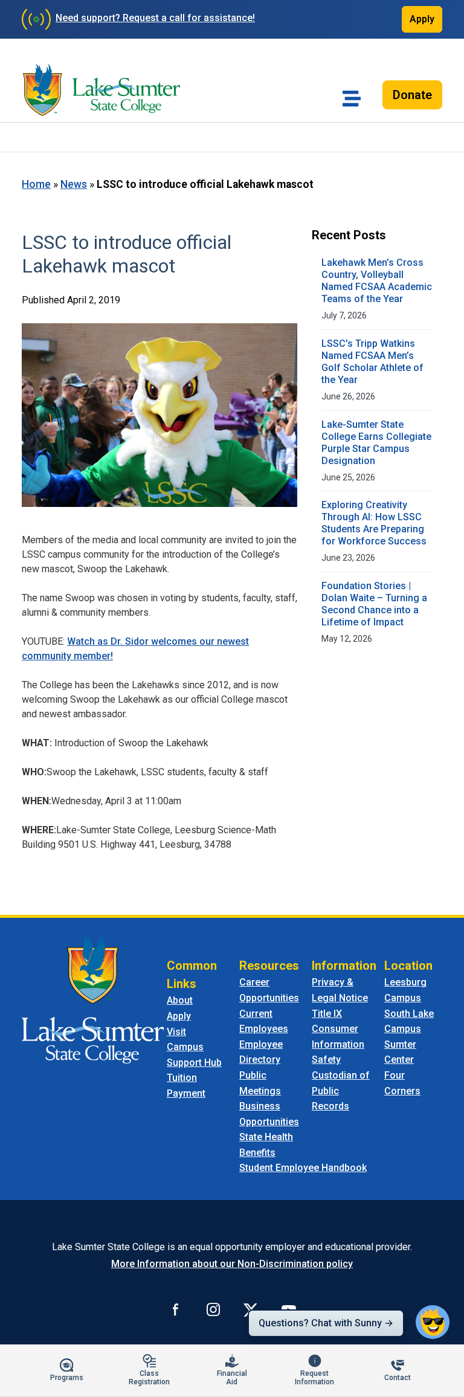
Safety (326, 1059)
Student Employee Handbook (303, 1167)
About (180, 1000)
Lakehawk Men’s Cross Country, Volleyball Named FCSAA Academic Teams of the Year (376, 281)
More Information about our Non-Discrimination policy (232, 1264)
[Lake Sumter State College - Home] (93, 999)
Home (36, 184)
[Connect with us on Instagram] (213, 1309)
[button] (433, 1322)
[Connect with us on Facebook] (175, 1309)
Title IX (327, 1013)
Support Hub (194, 1062)
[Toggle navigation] (351, 98)
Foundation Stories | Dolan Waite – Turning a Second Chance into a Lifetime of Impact (374, 604)
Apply (422, 19)
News (73, 184)
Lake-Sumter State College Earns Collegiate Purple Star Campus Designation (376, 442)
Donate (412, 95)
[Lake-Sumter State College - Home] (101, 90)
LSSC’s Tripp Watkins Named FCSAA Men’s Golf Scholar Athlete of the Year (372, 362)
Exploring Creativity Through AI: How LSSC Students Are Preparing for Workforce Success (374, 523)
